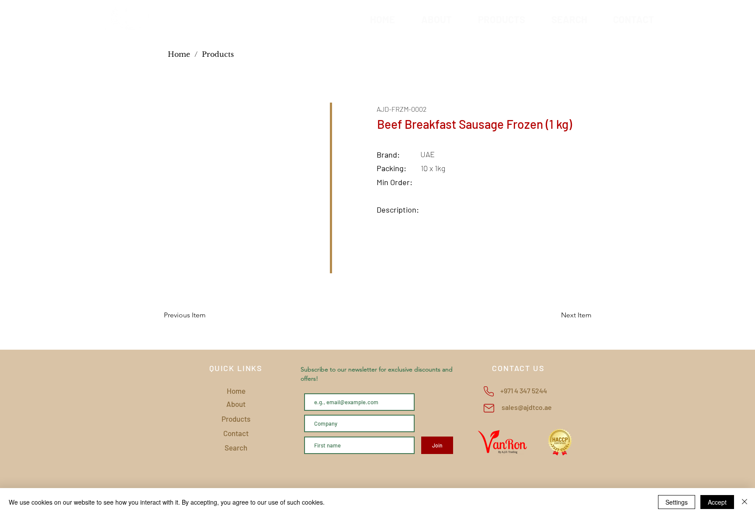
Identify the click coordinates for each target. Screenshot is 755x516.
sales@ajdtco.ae (527, 407)
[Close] (744, 502)
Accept (717, 502)
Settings (676, 502)
